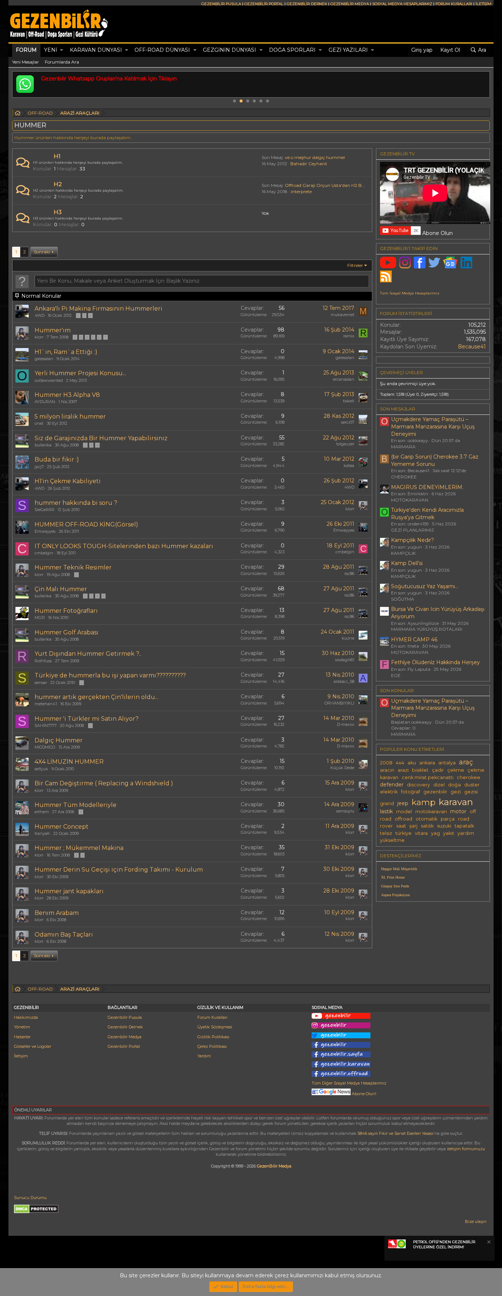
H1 (57, 156)
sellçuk (41, 768)
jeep (402, 803)
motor (458, 811)
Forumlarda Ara (62, 62)
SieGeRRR (44, 509)
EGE (396, 675)
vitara (421, 833)
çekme (455, 770)
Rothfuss (43, 660)
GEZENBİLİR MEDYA (349, 3)
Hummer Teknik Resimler (73, 567)
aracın (387, 770)
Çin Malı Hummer (61, 589)
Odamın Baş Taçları (64, 934)
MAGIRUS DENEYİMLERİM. (427, 487)
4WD (39, 315)
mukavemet (342, 314)
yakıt (448, 833)
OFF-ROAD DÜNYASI (162, 50)
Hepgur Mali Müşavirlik (399, 869)
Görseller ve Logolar (32, 1046)
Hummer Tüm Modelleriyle (75, 804)
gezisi (471, 791)
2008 (386, 762)
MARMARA (403, 446)
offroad (403, 819)
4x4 (400, 762)
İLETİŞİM (483, 3)
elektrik (389, 791)
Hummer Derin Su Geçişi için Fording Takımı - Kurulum (119, 869)
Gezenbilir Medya (124, 1036)
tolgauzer (345, 443)
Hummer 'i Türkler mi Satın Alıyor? (87, 718)
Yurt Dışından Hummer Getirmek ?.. (88, 653)
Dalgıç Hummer (59, 740)
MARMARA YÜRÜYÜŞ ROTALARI (426, 629)
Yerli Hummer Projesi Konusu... (80, 373)
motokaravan (431, 811)
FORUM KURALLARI (453, 3)
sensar (41, 682)
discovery (418, 785)
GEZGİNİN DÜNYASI (229, 50)
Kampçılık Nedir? (412, 540)
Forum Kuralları (212, 1017)
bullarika (43, 445)
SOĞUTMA (402, 599)
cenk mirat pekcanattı (427, 777)
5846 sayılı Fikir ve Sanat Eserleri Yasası (395, 1133)
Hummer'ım (53, 330)
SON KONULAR (397, 690)
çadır (438, 770)
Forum (26, 50)
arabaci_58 (344, 681)
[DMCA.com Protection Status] (36, 1211)
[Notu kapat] (488, 1242)
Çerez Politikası (212, 1046)
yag (435, 833)
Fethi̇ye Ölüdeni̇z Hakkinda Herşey (435, 662)
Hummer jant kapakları (69, 891)
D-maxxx (345, 724)
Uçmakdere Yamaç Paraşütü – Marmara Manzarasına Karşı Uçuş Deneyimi (433, 426)
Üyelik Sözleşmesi (214, 1026)
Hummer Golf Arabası (66, 632)
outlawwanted (49, 380)
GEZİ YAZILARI (348, 50)
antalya (447, 762)
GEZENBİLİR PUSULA (221, 3)
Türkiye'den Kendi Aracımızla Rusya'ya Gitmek (427, 514)
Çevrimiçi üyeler (401, 372)
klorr (39, 337)
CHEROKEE (404, 476)
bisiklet (420, 770)
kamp (423, 802)
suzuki (444, 826)
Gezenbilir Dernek (125, 1026)
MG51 (40, 617)
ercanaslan (343, 379)
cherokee (468, 777)
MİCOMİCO (45, 747)
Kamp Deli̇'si (407, 563)
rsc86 (349, 573)
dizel (439, 785)
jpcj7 (39, 466)
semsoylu (345, 811)
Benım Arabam (57, 912)
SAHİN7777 (46, 725)
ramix (348, 336)
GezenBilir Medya (274, 1166)
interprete (301, 191)
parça (448, 819)
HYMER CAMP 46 (414, 639)
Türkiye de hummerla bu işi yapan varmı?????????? (110, 675)
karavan (456, 801)
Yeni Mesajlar (25, 62)
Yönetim (22, 1026)
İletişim (21, 1055)
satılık (427, 826)
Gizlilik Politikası (213, 1036)
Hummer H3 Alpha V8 (67, 394)
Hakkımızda (26, 1017)
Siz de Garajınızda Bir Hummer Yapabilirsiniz (101, 438)
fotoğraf (410, 791)
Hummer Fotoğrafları (66, 610)
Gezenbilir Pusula (125, 1017)
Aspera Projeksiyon (395, 895)
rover (386, 826)
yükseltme (392, 840)
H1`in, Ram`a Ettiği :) (66, 351)
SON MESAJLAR (397, 409)
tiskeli (348, 400)
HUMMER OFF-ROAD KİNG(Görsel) (86, 524)
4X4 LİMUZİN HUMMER (69, 761)
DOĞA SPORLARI (292, 50)
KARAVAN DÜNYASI (96, 50)
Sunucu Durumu (30, 1197)
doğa (454, 785)
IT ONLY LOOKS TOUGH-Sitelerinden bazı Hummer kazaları (124, 546)
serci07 (347, 422)
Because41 (472, 346)
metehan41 (46, 703)
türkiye (403, 833)
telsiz (386, 833)
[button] (61, 50)
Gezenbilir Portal (124, 1046)
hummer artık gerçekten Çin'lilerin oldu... (96, 697)
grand (387, 803)
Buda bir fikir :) (57, 459)
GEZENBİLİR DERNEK (307, 3)
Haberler (22, 1036)
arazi (403, 770)
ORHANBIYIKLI (339, 703)
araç (466, 762)
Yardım (204, 1055)
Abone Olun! (363, 1093)
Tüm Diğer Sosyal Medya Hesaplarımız (349, 1083)
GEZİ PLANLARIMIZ (412, 530)
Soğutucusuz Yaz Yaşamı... (424, 586)
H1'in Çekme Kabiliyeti (68, 481)
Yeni (50, 50)
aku (412, 762)
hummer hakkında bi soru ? (76, 502)
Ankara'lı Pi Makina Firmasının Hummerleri (98, 308)
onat (39, 423)
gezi (456, 791)
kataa (349, 465)
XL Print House (393, 877)
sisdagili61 (344, 659)
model (404, 811)
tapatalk (464, 826)
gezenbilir (435, 791)
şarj (413, 826)
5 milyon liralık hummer (70, 416)
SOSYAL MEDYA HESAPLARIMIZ (402, 3)
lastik (386, 811)
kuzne (348, 638)
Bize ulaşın (476, 1221)
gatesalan (44, 358)
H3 (58, 212)
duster (472, 785)
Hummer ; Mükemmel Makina (79, 847)
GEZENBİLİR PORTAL (263, 3)
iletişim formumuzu (466, 1148)
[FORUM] (18, 114)
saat (401, 826)
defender (392, 784)
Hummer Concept (62, 826)
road (463, 819)
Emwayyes (45, 531)
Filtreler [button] (355, 265)
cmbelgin (44, 552)
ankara (427, 762)
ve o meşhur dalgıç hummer (315, 157)
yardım (466, 833)
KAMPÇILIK (403, 553)
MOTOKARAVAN (409, 500)
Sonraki (42, 251)
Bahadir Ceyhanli (308, 163)
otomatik (426, 819)
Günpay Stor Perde (395, 886)
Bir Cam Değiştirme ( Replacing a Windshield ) (104, 783)
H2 (58, 184)
